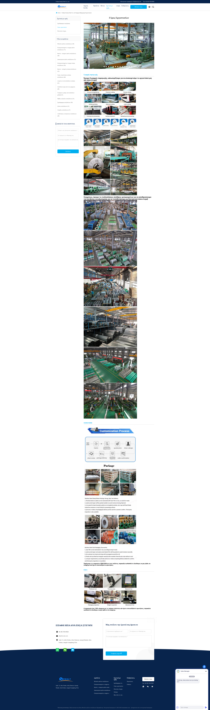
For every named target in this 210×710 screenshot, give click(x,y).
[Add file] (177, 707)
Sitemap (116, 692)
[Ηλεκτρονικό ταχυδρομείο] (74, 651)
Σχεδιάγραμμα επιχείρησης (63, 23)
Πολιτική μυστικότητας (63, 707)
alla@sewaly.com (63, 636)
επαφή (118, 6)
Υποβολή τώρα (115, 653)
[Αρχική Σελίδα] (62, 6)
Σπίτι (59, 12)
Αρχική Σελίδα (86, 7)
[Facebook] (204, 667)
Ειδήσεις (129, 684)
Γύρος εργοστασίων (62, 27)
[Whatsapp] (59, 651)
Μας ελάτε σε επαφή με (118, 695)
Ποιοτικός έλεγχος (61, 31)
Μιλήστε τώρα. (139, 7)
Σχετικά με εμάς (109, 7)
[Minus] (206, 671)
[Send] (206, 707)
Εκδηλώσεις (125, 6)
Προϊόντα (96, 6)
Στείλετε (68, 151)
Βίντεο (103, 6)
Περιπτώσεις (130, 681)
